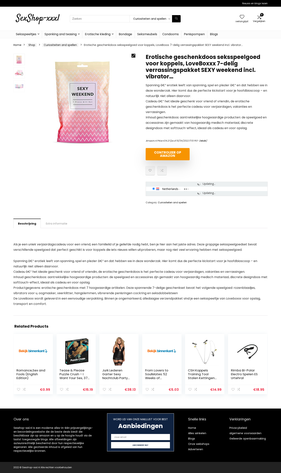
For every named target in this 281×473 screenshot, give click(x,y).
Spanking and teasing (61, 34)
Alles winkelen (197, 433)
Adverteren (195, 449)
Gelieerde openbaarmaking (247, 438)
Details (202, 140)
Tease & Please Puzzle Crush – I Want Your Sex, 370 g (74, 376)
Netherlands (170, 189)
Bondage (125, 34)
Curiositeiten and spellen (60, 45)
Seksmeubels (147, 34)
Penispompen (194, 34)
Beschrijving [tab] (27, 224)
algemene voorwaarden (245, 433)
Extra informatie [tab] (56, 224)
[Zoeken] (176, 18)
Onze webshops (198, 444)
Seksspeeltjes (26, 34)
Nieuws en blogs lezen (255, 3)
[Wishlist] (242, 17)
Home (17, 45)
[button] (133, 56)
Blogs (214, 34)
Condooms (170, 34)
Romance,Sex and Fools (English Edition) (30, 374)
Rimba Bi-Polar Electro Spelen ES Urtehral (244, 374)
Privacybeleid (238, 428)
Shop (31, 45)
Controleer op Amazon (167, 154)
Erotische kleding (97, 34)
